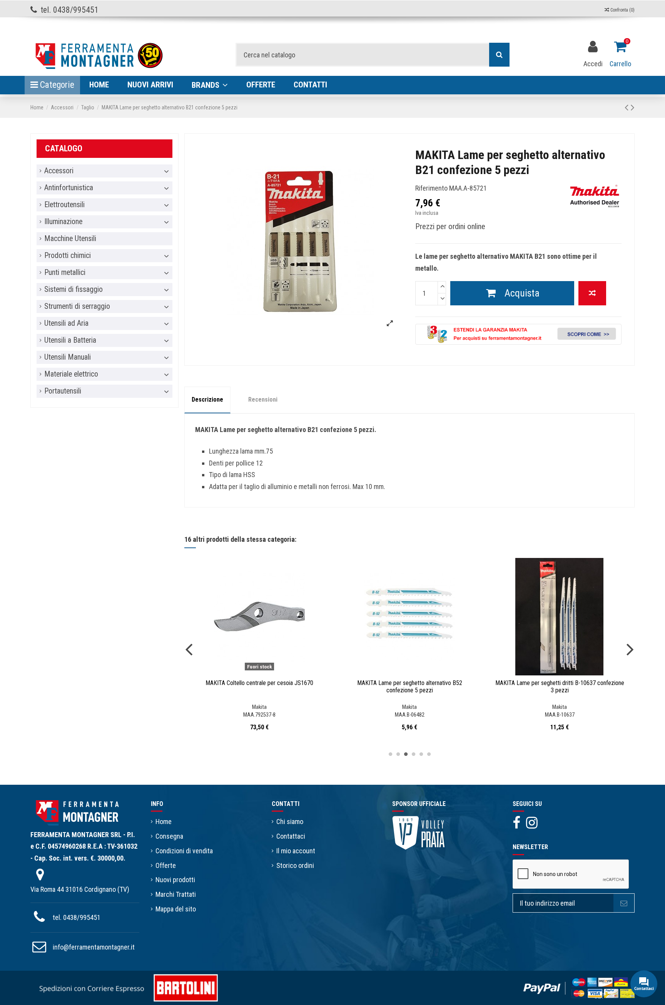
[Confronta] (252, 672)
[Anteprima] (266, 672)
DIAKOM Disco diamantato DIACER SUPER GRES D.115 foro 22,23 (410, 686)
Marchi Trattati (175, 894)
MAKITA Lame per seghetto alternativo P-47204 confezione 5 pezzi (259, 686)
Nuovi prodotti (175, 880)
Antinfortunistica (68, 187)
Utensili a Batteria (70, 340)
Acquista (522, 293)
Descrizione (207, 399)
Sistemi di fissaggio (73, 289)
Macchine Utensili (70, 238)
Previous (188, 649)
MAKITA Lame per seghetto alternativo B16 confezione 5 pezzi (559, 686)
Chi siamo (289, 821)
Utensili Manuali (67, 357)
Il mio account (295, 851)
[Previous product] (628, 107)
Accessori (59, 171)
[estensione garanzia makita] (518, 334)
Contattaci (290, 836)
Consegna (169, 836)
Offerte (165, 865)
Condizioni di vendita (184, 851)
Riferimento (431, 188)
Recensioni (262, 399)
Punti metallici (64, 272)
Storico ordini (295, 865)
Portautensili (62, 391)
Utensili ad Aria (66, 323)
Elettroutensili (64, 204)
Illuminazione (63, 221)
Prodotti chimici (67, 255)
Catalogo (63, 148)
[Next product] (633, 107)
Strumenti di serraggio (77, 306)
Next (630, 649)
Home (163, 821)
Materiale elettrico (71, 374)
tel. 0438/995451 (76, 917)
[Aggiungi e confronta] (592, 293)
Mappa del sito (175, 909)
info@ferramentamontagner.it (94, 947)
